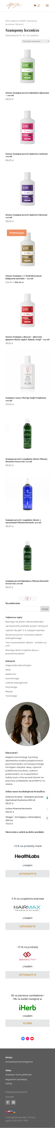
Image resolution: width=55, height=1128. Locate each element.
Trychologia (11, 695)
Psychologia (11, 687)
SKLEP (23, 21)
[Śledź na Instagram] (13, 1102)
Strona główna (12, 21)
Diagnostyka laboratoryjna (18, 665)
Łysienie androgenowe (17, 682)
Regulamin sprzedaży (16, 1079)
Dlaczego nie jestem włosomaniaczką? (25, 621)
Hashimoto (11, 674)
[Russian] (12, 1111)
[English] (7, 1111)
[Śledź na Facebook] (8, 1102)
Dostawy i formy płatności (19, 1074)
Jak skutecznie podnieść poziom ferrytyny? (27, 626)
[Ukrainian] (14, 1111)
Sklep (8, 1070)
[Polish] (9, 1111)
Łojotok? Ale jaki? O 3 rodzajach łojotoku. (25, 630)
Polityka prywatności (17, 1092)
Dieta (8, 669)
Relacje (9, 691)
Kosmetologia (12, 678)
